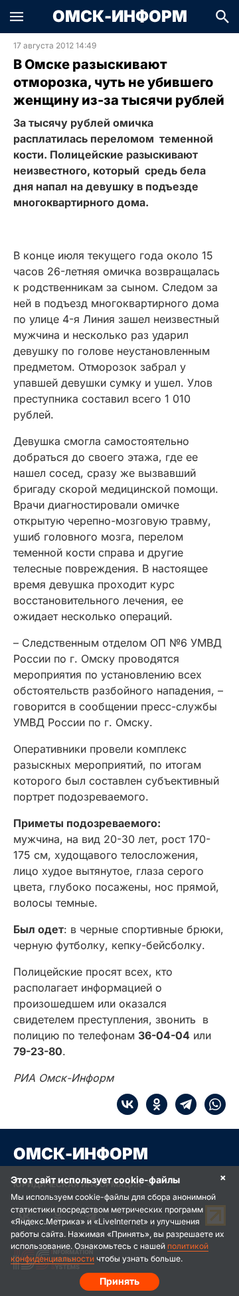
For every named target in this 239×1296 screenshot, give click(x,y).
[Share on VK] (127, 1104)
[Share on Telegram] (182, 1104)
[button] (16, 16)
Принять (119, 1281)
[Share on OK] (152, 1104)
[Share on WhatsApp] (211, 1104)
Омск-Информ (119, 16)
